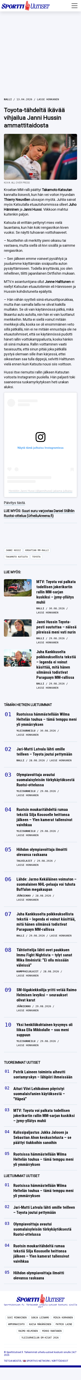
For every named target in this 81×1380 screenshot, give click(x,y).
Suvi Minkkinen (17, 1317)
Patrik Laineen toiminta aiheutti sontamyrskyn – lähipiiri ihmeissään (43, 1075)
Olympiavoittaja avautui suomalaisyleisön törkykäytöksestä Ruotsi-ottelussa (46, 779)
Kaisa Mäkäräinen (40, 1324)
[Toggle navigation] (74, 6)
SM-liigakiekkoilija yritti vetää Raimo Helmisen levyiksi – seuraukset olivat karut (46, 994)
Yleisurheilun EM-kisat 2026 (40, 1337)
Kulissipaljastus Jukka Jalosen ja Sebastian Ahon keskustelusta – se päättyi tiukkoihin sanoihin (42, 1137)
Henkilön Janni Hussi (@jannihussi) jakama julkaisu (40, 490)
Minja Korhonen (63, 1317)
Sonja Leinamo (40, 1317)
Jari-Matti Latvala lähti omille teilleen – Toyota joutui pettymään (44, 752)
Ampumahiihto (16, 1324)
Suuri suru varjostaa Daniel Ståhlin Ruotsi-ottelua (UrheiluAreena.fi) (39, 513)
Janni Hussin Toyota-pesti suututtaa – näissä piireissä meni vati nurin (56, 627)
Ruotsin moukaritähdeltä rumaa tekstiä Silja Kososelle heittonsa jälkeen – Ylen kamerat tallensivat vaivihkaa (44, 817)
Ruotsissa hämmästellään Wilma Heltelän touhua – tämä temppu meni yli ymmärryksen (47, 719)
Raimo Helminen (28, 1331)
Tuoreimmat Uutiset (22, 1062)
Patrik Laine (64, 1324)
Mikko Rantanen (52, 1331)
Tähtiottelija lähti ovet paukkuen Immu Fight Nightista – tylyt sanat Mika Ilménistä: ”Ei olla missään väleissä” (44, 957)
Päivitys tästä (14, 503)
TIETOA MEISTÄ (12, 1361)
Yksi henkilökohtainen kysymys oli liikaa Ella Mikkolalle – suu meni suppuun (45, 1029)
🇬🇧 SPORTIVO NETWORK (36, 1361)
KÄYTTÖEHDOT (60, 1361)
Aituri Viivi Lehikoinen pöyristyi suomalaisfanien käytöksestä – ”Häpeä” (39, 1093)
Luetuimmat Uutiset (22, 1176)
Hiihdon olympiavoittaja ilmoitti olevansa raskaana (42, 852)
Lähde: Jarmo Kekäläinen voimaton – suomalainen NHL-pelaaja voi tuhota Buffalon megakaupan (46, 884)
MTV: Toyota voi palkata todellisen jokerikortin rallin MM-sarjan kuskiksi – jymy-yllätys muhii (56, 592)
